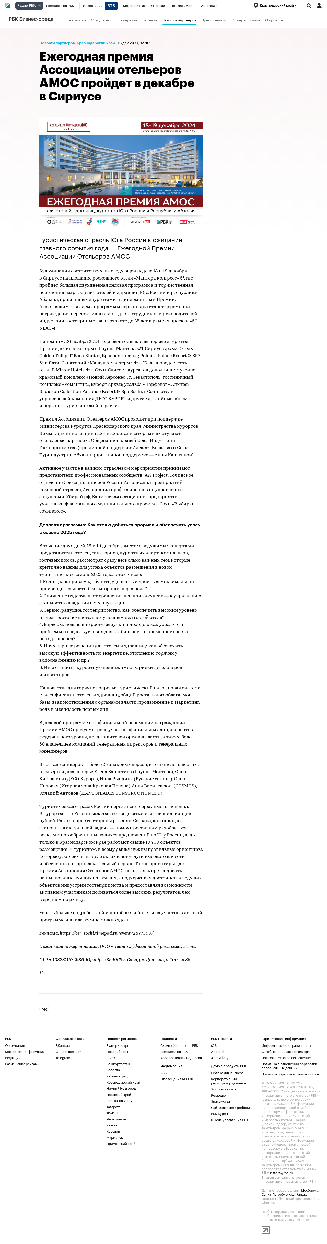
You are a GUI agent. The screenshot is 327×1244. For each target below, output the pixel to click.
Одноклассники (68, 1051)
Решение (149, 19)
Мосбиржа (309, 1189)
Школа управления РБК (229, 1119)
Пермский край (119, 1094)
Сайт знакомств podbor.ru (231, 1107)
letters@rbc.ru (281, 1172)
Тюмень (112, 1112)
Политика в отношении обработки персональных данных (289, 1065)
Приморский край (121, 1143)
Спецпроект (101, 19)
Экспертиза (127, 19)
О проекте (274, 19)
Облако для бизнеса (227, 1072)
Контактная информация (25, 1051)
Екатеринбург (118, 1045)
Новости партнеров (179, 19)
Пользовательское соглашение (286, 1057)
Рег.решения (221, 1094)
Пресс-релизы (213, 19)
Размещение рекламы (22, 1063)
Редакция (12, 1057)
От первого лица (245, 19)
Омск (111, 1057)
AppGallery (219, 1057)
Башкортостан (118, 1063)
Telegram (63, 1057)
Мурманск (115, 1137)
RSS (163, 1072)
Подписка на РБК (174, 1051)
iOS (214, 1045)
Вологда (113, 1069)
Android (217, 1051)
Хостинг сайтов (223, 1088)
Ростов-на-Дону (119, 1100)
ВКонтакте (64, 1045)
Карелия (113, 1130)
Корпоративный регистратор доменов (228, 1080)
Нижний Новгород (121, 1087)
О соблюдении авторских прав (286, 1051)
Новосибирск (117, 1051)
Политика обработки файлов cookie (290, 1073)
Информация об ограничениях (286, 1045)
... (224, 4)
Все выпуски (75, 19)
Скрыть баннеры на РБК (179, 1045)
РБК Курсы (219, 1113)
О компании (15, 1045)
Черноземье (116, 1118)
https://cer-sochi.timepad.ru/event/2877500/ (107, 933)
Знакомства (220, 1100)
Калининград (117, 1075)
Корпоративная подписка (181, 1057)
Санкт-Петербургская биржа (284, 1193)
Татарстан (114, 1106)
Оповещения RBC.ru (176, 1078)
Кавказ (112, 1124)
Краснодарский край (96, 43)
